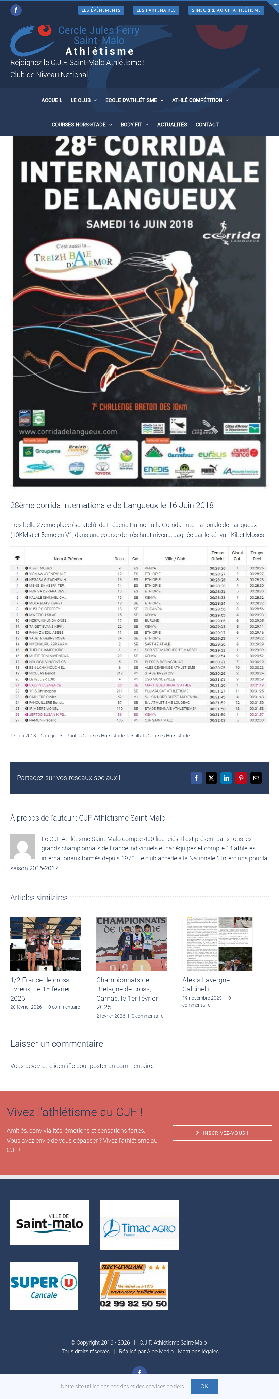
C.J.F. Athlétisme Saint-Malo (173, 1342)
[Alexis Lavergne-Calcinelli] (217, 920)
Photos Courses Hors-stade (95, 735)
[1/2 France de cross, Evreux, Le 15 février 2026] (45, 920)
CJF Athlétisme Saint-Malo (122, 818)
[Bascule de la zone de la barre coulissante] (273, 7)
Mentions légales (198, 1351)
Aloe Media (160, 1351)
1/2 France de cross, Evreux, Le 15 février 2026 (40, 989)
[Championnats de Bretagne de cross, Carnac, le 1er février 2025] (131, 920)
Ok (204, 1386)
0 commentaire (64, 1007)
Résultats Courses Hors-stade (158, 735)
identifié (64, 1065)
